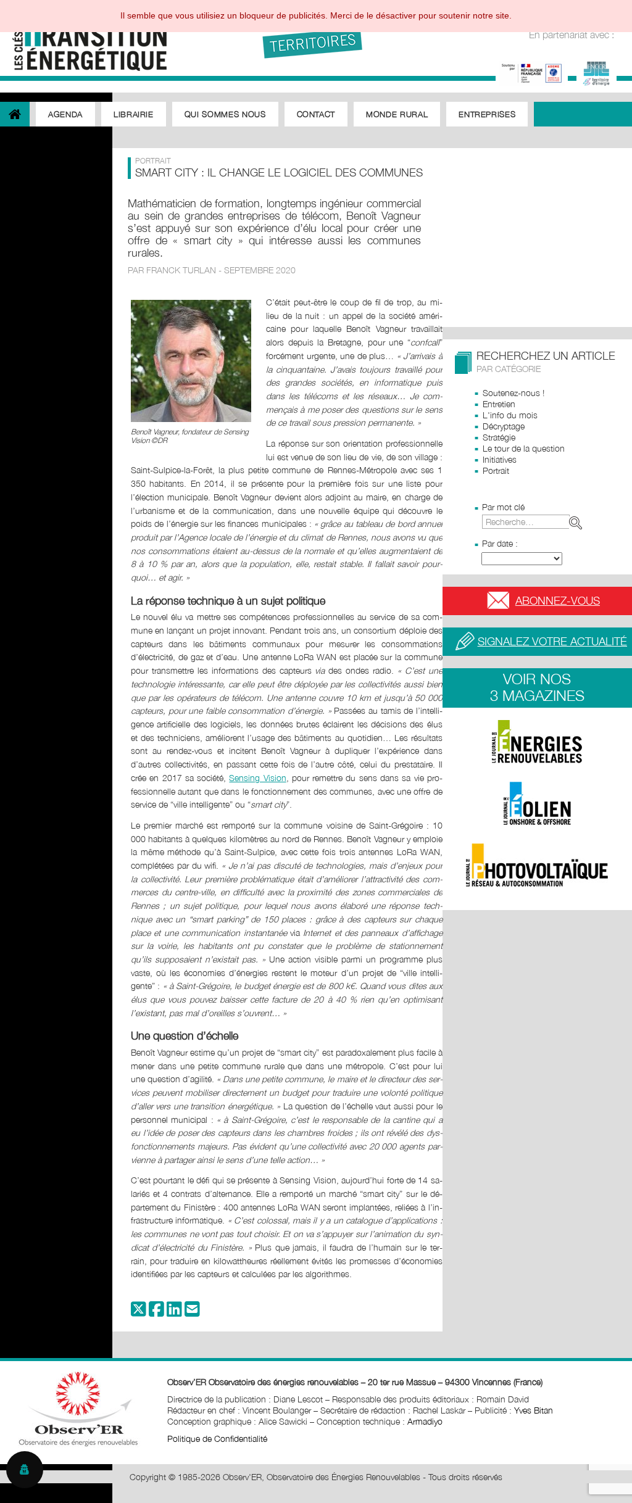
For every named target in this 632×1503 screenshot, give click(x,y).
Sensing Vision (257, 777)
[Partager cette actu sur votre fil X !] (138, 1312)
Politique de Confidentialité (217, 1438)
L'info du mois (510, 415)
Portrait (496, 470)
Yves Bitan (533, 1410)
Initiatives (500, 459)
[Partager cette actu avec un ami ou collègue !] (192, 1312)
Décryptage (504, 426)
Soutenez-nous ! (513, 392)
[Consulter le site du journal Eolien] (537, 803)
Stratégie (499, 437)
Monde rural (397, 114)
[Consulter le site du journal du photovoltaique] (537, 865)
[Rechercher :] (534, 522)
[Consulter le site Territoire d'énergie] (596, 72)
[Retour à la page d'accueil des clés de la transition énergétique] (83, 38)
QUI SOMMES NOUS (225, 114)
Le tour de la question (524, 448)
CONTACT (316, 114)
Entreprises (487, 114)
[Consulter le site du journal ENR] (537, 741)
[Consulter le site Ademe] (532, 72)
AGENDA (65, 114)
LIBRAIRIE (134, 114)
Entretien (499, 404)
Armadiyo (425, 1421)
